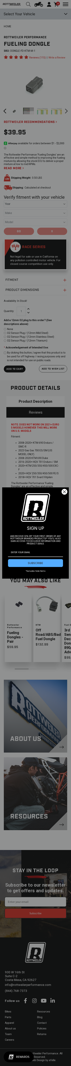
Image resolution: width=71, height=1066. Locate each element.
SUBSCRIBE (35, 563)
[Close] (64, 491)
